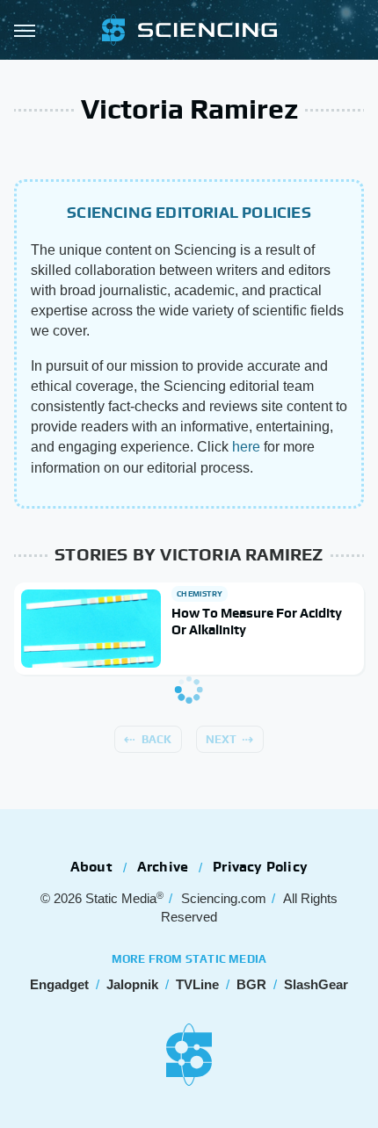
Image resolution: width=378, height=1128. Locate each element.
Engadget (59, 984)
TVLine (197, 984)
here (246, 446)
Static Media (120, 898)
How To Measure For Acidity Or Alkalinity (256, 621)
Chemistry (199, 593)
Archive (162, 866)
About (91, 866)
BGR (251, 984)
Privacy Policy (260, 866)
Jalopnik (132, 984)
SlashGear (316, 984)
